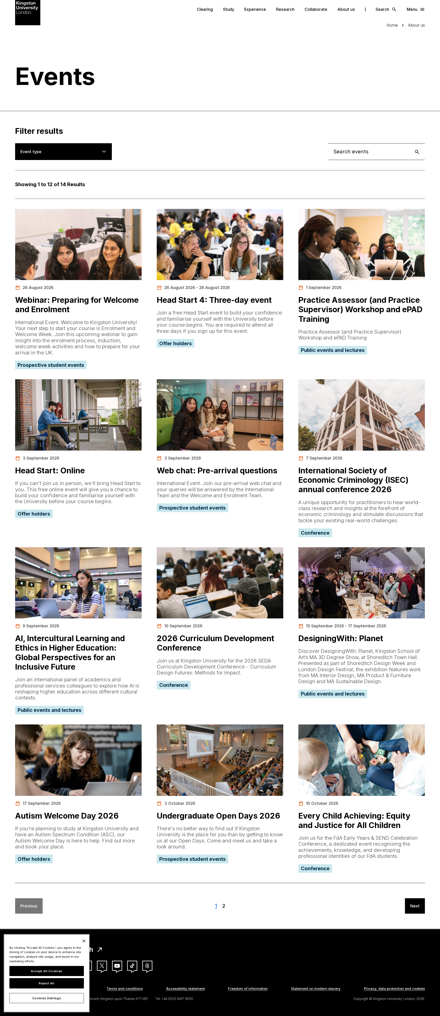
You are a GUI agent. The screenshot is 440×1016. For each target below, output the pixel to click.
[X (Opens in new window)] (102, 966)
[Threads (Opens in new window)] (147, 966)
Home (392, 25)
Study (228, 9)
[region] (47, 973)
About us (346, 9)
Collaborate (316, 9)
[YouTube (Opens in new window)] (117, 966)
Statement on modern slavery (316, 988)
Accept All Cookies (46, 971)
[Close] (84, 941)
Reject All (47, 983)
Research (285, 9)
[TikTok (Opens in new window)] (132, 966)
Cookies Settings (46, 998)
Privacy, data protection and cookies (394, 988)
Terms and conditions (125, 988)
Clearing (205, 9)
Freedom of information (248, 988)
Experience (255, 9)
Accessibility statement (185, 988)
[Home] (27, 12)
